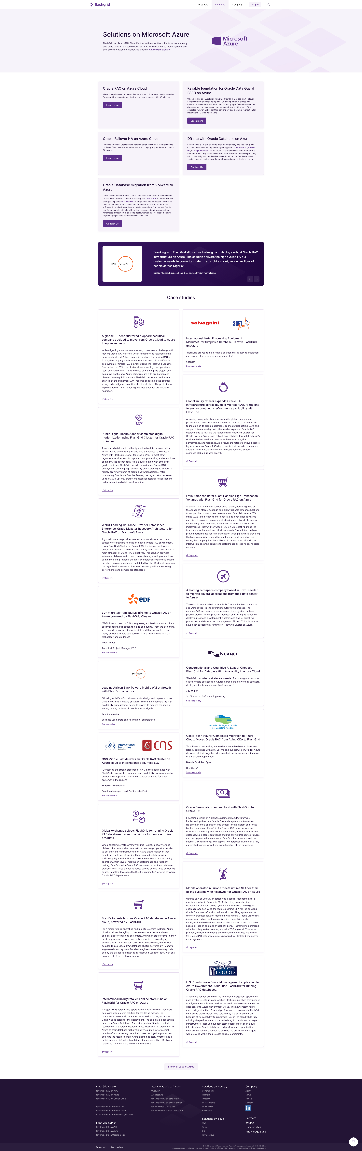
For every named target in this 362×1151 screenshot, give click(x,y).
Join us (248, 1098)
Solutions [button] (220, 4)
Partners (250, 1118)
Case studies (253, 1127)
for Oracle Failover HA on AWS (110, 1106)
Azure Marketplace (159, 49)
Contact (249, 1102)
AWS (204, 1123)
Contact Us (197, 167)
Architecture (157, 1094)
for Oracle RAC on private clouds (166, 1102)
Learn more (112, 105)
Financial (206, 1094)
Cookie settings (117, 1147)
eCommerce (207, 1106)
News (248, 1094)
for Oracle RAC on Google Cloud (111, 1098)
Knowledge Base (255, 1131)
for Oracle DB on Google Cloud (110, 1135)
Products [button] (203, 4)
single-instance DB (203, 150)
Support (255, 4)
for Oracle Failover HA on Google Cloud (114, 1114)
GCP (204, 1131)
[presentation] (250, 279)
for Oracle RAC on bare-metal (165, 1098)
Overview (155, 1091)
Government (208, 1091)
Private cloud (208, 1135)
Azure (205, 1127)
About (248, 1091)
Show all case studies (181, 1066)
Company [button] (237, 4)
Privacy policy (101, 1147)
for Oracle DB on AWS (106, 1127)
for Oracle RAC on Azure (107, 1094)
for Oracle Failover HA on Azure (111, 1110)
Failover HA (127, 201)
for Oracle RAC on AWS (107, 1091)
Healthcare (207, 1110)
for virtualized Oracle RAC (163, 1106)
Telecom (206, 1098)
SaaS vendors (208, 1102)
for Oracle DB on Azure (107, 1131)
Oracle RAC (241, 147)
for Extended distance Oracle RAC (167, 1110)
